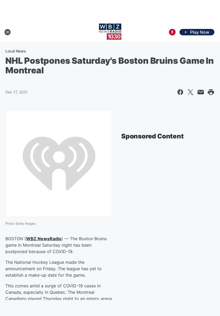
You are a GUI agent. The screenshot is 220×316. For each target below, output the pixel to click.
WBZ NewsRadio (43, 238)
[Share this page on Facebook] (180, 92)
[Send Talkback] (172, 32)
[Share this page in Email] (200, 92)
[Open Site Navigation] (7, 32)
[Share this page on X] (190, 92)
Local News (15, 51)
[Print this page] (211, 92)
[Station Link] (110, 32)
